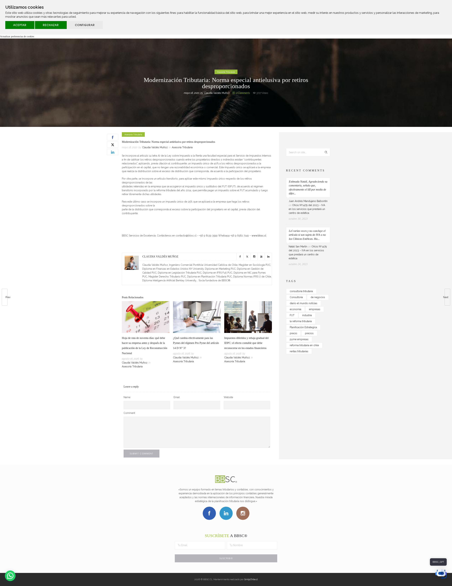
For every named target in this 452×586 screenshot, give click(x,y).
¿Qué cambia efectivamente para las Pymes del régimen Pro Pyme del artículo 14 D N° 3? (196, 343)
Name (127, 397)
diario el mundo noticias (303, 303)
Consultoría (296, 297)
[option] (145, 335)
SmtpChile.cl (251, 579)
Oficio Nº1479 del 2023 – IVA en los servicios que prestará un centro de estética (307, 209)
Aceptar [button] (19, 25)
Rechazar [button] (51, 25)
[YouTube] (261, 256)
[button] (10, 575)
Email (177, 397)
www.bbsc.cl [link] (259, 235)
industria (307, 315)
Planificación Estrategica (303, 327)
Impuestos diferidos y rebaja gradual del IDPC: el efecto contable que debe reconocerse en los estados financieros (246, 343)
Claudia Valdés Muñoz (217, 93)
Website (228, 397)
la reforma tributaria (301, 321)
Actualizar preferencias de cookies (17, 36)
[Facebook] (239, 256)
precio (293, 333)
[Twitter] (247, 256)
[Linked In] (268, 256)
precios (309, 333)
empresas (314, 309)
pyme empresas (299, 339)
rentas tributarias (299, 351)
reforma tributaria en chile (304, 345)
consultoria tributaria (301, 291)
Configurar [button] (85, 25)
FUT (292, 315)
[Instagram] (254, 256)
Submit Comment (141, 453)
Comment (129, 413)
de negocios (318, 297)
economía (295, 309)
